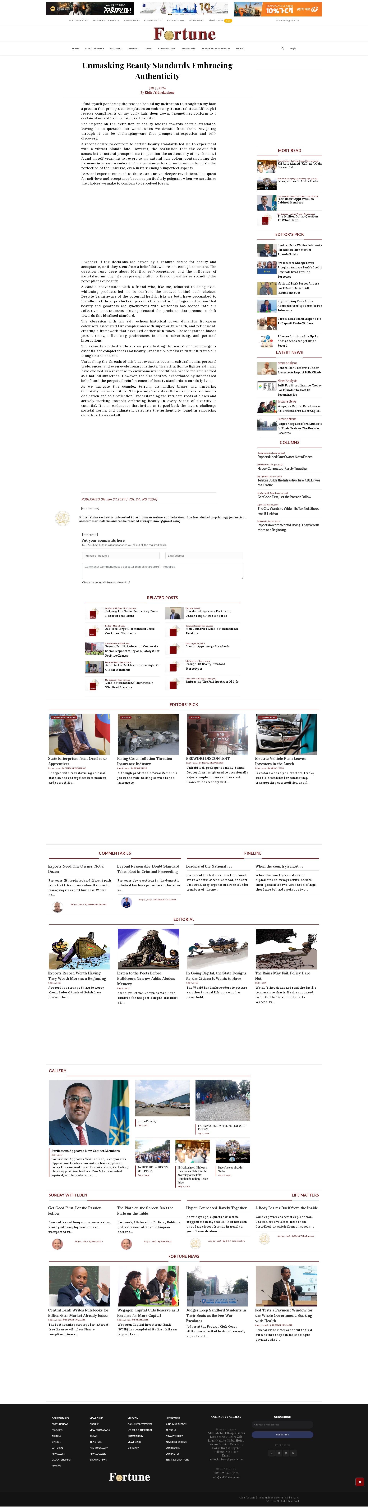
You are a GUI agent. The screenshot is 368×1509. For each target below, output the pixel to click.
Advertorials (111, 643)
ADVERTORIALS (131, 20)
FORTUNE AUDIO (153, 20)
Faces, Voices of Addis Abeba (298, 181)
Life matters (173, 1418)
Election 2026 (221, 22)
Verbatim (133, 1418)
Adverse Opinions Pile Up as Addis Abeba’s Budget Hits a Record (298, 341)
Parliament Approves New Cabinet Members (296, 200)
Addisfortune (247, 1497)
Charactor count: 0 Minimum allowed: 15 (106, 582)
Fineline (94, 1424)
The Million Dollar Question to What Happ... (298, 218)
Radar (108, 626)
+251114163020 (229, 1473)
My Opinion (111, 680)
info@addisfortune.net (226, 1477)
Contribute (173, 1448)
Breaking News (98, 1459)
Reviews (56, 1465)
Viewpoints (96, 1418)
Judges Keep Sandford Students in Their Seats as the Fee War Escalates (300, 428)
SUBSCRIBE (282, 1434)
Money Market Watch (216, 48)
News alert (58, 1453)
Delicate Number (61, 1459)
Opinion (56, 1442)
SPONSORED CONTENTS (106, 20)
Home (75, 48)
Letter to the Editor (140, 1430)
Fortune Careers (175, 20)
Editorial (57, 1448)
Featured (116, 48)
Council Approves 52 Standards (208, 646)
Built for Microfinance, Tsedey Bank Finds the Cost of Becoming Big (300, 390)
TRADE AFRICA (196, 20)
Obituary (133, 1448)
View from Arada (100, 1430)
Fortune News (94, 48)
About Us (171, 1430)
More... (240, 48)
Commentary (166, 48)
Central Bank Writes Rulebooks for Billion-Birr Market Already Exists (300, 249)
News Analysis (98, 1453)
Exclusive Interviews (140, 1424)
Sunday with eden (176, 1424)
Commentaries (193, 626)
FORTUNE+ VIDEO (78, 20)
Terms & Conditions (177, 1459)
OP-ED (148, 48)
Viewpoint (189, 48)
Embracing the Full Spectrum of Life (212, 681)
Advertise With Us (176, 1442)
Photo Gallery (284, 161)
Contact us (173, 1453)
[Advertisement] (160, 222)
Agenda (133, 48)
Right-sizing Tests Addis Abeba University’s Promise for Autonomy (300, 305)
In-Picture (96, 1442)
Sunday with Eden (114, 608)
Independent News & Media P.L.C (278, 1497)
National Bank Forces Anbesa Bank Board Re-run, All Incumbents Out (298, 288)
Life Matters (192, 661)
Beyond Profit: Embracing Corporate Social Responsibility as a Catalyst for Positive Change (132, 651)
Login (293, 48)
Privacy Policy (174, 1436)
